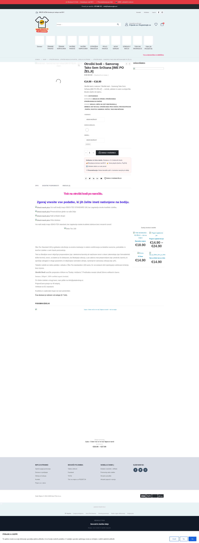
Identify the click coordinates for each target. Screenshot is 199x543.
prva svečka (114, 107)
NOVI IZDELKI (116, 47)
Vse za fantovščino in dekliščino (153, 55)
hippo (98, 104)
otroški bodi (104, 107)
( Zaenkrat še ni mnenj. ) (101, 75)
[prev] (126, 63)
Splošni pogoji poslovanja (42, 469)
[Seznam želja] (156, 24)
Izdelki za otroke (99, 99)
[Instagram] (162, 12)
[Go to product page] (99, 372)
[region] (99, 537)
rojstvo (94, 109)
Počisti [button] (88, 144)
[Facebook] (158, 12)
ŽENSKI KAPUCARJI (61, 47)
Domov (39, 46)
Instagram (145, 470)
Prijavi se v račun (40, 483)
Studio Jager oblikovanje (118, 513)
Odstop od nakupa (40, 476)
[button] (1, 504)
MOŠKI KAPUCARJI (83, 47)
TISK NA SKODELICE (137, 47)
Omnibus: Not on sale (91, 107)
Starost (87, 114)
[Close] (197, 533)
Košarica (146, 12)
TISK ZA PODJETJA (148, 48)
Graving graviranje (103, 513)
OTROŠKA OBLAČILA (94, 47)
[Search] (118, 24)
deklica (93, 104)
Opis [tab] (37, 185)
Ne (184, 539)
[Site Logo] (42, 24)
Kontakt (138, 12)
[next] (129, 63)
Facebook (86, 178)
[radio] (87, 129)
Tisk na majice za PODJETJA (77, 479)
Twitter (89, 178)
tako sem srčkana (117, 109)
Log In (154, 12)
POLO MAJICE (105, 47)
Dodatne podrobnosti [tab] (50, 185)
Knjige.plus (130, 513)
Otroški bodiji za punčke (93, 101)
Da (192, 539)
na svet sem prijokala (109, 104)
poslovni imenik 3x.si (99, 507)
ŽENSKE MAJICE (50, 47)
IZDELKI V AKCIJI (126, 47)
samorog (101, 109)
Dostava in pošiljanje (41, 472)
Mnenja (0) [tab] (66, 185)
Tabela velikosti (72, 469)
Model (86, 135)
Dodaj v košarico (108, 153)
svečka (107, 109)
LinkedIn (93, 178)
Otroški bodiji (111, 99)
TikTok (70, 476)
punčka (87, 109)
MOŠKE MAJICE (72, 47)
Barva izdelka (89, 125)
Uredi (174, 539)
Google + (97, 178)
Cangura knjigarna (78, 513)
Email (101, 178)
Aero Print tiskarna (91, 513)
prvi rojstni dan (125, 107)
